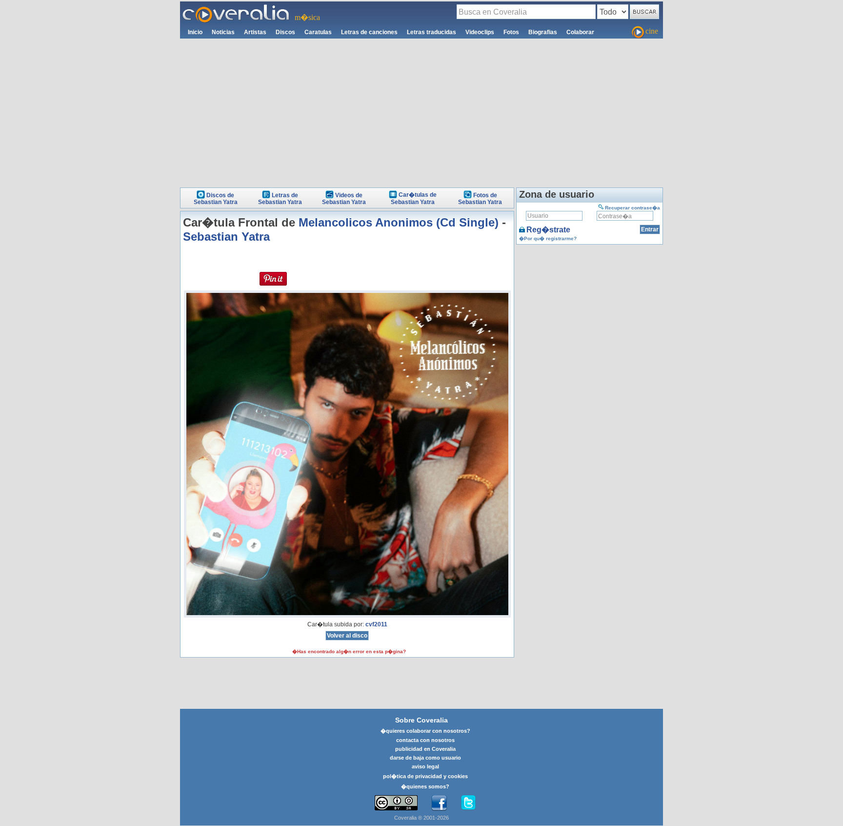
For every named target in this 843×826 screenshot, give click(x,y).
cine (651, 31)
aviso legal (425, 766)
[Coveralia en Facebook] (439, 803)
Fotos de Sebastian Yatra (480, 199)
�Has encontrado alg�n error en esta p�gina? (349, 651)
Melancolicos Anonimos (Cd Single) (399, 222)
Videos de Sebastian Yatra (344, 199)
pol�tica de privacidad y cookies (425, 776)
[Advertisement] (421, 111)
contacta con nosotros (425, 740)
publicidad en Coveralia (425, 749)
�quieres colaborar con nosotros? (425, 731)
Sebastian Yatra (226, 236)
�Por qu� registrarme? (548, 238)
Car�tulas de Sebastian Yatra (414, 198)
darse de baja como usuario (425, 758)
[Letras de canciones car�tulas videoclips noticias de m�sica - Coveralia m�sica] (236, 7)
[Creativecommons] (396, 802)
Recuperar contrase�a (632, 207)
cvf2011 (376, 624)
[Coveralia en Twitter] (468, 803)
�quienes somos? (425, 786)
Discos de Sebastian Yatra (216, 199)
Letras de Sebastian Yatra (280, 199)
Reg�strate (548, 230)
